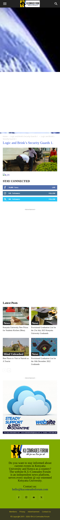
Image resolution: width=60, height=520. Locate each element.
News (7, 323)
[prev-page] (4, 370)
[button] (4, 4)
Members (13, 511)
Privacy (22, 511)
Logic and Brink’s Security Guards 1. (24, 136)
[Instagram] (26, 497)
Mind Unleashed (13, 354)
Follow (52, 193)
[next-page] (9, 370)
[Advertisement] (30, 39)
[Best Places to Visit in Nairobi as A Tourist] (16, 347)
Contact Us (46, 511)
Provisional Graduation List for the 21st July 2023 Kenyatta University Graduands (43, 330)
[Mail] (34, 497)
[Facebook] (18, 497)
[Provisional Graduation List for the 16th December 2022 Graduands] (44, 347)
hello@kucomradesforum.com (30, 489)
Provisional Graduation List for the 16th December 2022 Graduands (43, 361)
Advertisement (33, 511)
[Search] (56, 4)
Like (53, 187)
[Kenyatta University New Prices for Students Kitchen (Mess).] (16, 316)
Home (5, 136)
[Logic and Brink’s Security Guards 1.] (30, 170)
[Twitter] (41, 497)
